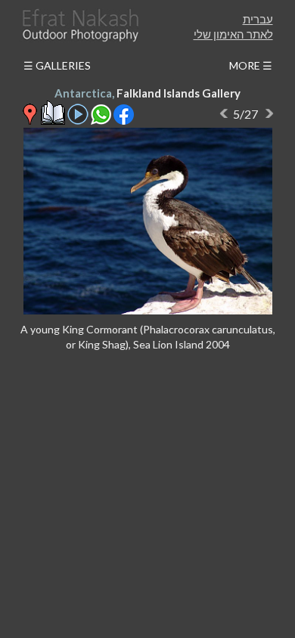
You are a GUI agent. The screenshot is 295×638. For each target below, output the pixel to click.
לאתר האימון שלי (233, 34)
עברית (258, 19)
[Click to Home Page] (79, 25)
